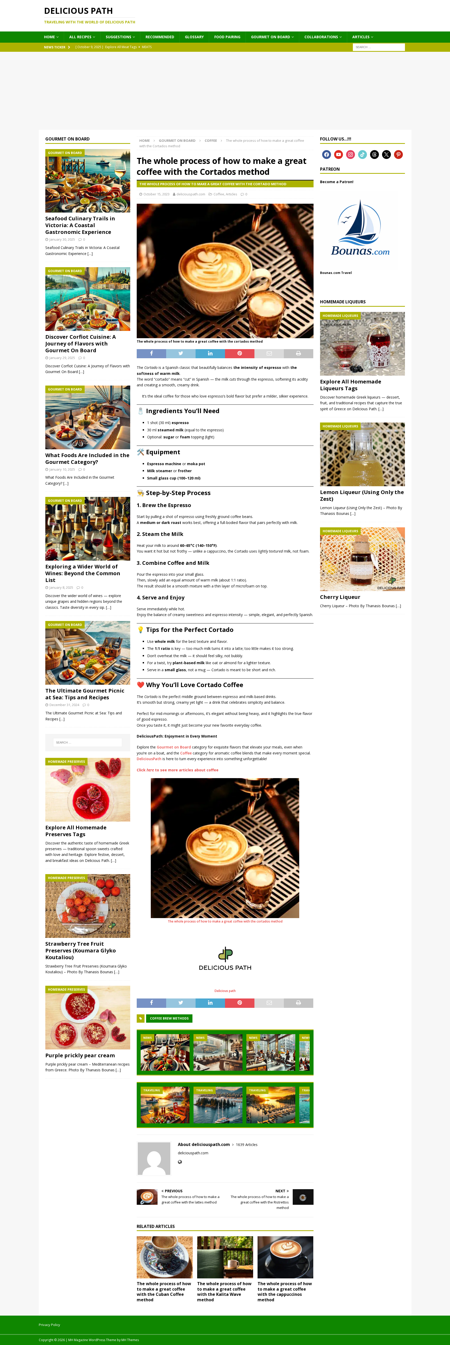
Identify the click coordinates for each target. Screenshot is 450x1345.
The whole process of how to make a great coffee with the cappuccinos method (285, 1292)
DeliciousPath (149, 758)
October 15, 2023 (156, 194)
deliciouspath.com (191, 194)
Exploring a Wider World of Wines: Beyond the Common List (82, 573)
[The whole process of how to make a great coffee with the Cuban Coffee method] (165, 1257)
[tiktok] (362, 153)
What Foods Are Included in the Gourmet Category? (87, 458)
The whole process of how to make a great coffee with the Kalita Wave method (224, 1292)
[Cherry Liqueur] (362, 559)
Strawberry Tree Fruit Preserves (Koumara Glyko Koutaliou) (80, 950)
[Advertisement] (225, 90)
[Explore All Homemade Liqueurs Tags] (362, 344)
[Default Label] (350, 153)
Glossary (194, 36)
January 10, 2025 (62, 469)
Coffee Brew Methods (169, 1018)
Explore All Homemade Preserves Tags (76, 831)
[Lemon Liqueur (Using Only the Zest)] (362, 454)
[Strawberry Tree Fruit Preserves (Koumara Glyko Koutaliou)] (87, 906)
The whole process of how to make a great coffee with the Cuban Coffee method (164, 1292)
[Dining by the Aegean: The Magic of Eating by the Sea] (165, 1105)
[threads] (374, 153)
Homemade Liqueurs (343, 302)
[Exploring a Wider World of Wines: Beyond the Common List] (87, 529)
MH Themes (130, 1340)
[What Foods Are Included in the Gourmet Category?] (87, 417)
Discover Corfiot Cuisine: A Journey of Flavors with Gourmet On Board (80, 343)
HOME (49, 36)
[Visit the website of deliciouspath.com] (180, 1162)
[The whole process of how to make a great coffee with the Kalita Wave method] (225, 1257)
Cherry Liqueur (340, 596)
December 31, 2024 (64, 704)
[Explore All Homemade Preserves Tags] (87, 790)
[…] (90, 253)
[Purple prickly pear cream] (87, 1017)
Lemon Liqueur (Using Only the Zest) (362, 495)
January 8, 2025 (61, 587)
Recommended (160, 36)
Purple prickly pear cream (80, 1055)
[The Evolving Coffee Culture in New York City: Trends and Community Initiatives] (270, 1052)
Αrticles (361, 36)
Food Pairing (227, 36)
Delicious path (225, 991)
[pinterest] (398, 153)
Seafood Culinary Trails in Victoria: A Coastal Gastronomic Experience (80, 225)
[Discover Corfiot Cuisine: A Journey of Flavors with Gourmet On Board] (87, 299)
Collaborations (321, 36)
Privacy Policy (49, 1324)
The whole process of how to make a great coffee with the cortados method (225, 921)
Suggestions (118, 36)
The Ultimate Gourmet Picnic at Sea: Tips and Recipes (84, 694)
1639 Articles (247, 1144)
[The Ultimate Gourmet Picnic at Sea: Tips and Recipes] (87, 653)
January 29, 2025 (62, 357)
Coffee (219, 194)
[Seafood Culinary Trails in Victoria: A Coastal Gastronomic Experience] (87, 181)
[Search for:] (379, 46)
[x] (386, 153)
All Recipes (80, 36)
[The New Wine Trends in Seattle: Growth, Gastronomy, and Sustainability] (165, 1052)
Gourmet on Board (270, 36)
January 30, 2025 (62, 239)
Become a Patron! (336, 181)
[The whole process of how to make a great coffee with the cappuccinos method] (286, 1257)
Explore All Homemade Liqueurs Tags (350, 385)
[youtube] (338, 153)
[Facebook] (326, 153)
